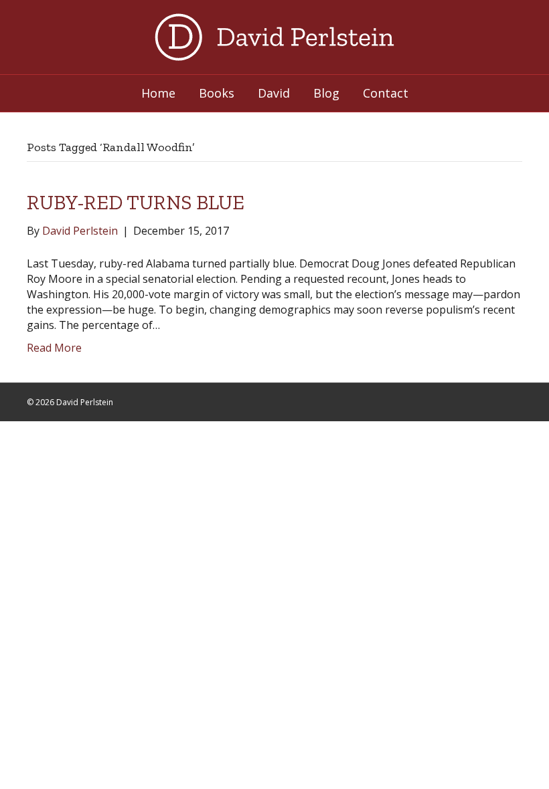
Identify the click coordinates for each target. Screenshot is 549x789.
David (274, 93)
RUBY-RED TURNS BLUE (135, 203)
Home (158, 93)
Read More (54, 347)
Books (216, 93)
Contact (385, 93)
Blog (326, 93)
